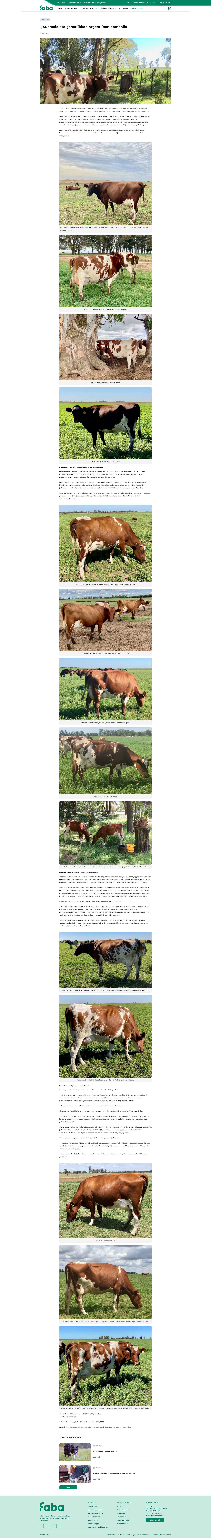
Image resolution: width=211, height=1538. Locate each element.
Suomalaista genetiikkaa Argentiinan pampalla (82, 1427)
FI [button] (147, 2)
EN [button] (154, 2)
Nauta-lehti (126, 1427)
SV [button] (150, 2)
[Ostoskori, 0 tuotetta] (169, 8)
